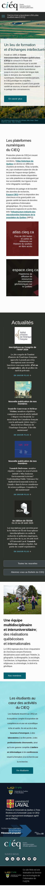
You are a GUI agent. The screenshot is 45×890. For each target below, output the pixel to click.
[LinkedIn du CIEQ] (12, 859)
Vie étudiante (22, 770)
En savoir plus (15, 99)
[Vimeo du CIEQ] (29, 859)
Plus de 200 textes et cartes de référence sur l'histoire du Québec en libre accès (25, 242)
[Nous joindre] (34, 859)
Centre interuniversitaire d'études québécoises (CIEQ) (22, 16)
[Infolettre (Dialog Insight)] (23, 859)
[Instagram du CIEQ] (18, 859)
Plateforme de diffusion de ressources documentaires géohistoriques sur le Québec (25, 281)
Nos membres (14, 676)
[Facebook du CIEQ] (7, 859)
